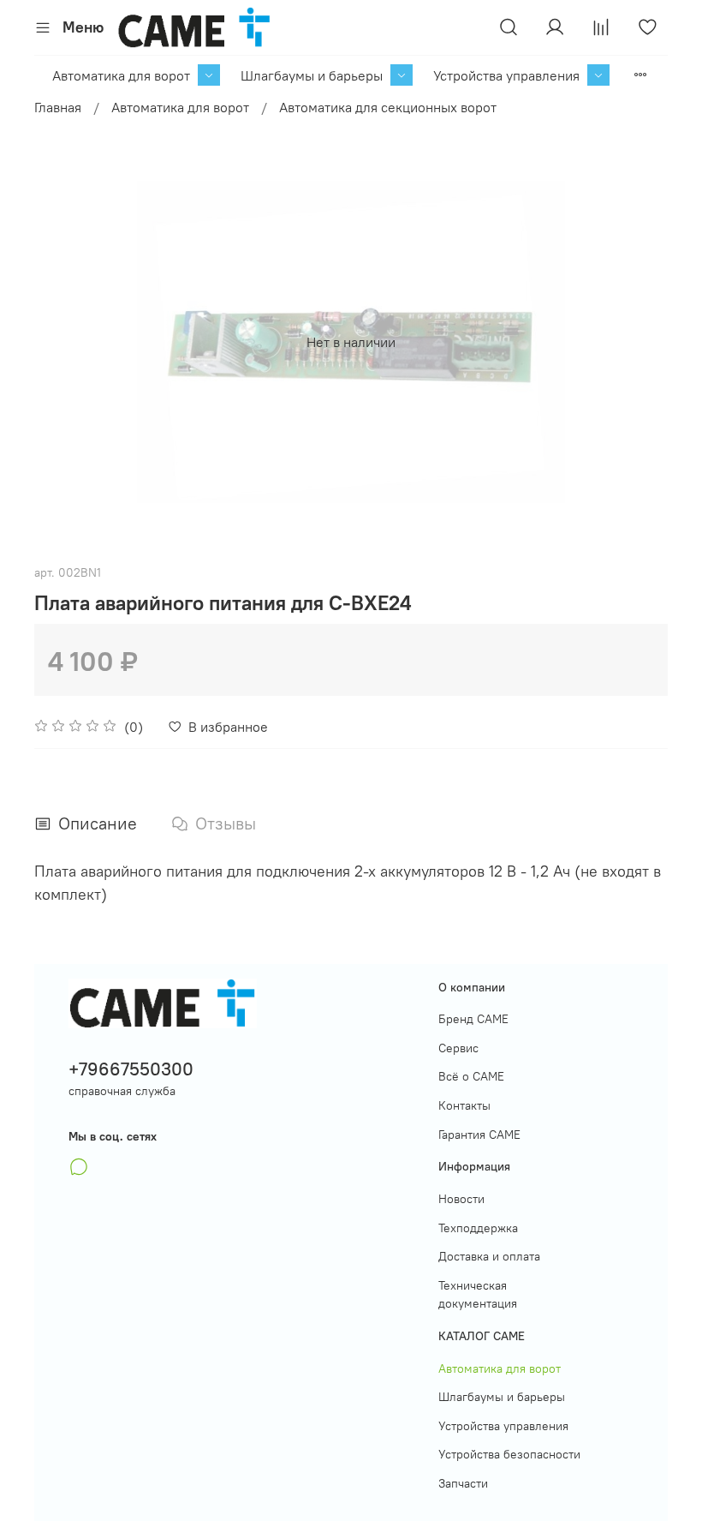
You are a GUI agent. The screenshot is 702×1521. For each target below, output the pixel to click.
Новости (461, 1199)
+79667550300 (130, 1069)
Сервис (458, 1048)
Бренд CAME (473, 1019)
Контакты (464, 1105)
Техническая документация (477, 1295)
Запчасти (463, 1483)
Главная (57, 107)
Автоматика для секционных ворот (388, 107)
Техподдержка (478, 1228)
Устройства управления (506, 75)
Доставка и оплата (489, 1256)
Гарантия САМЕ (479, 1134)
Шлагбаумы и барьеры (312, 75)
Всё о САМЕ (471, 1076)
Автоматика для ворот (121, 75)
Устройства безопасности (509, 1454)
